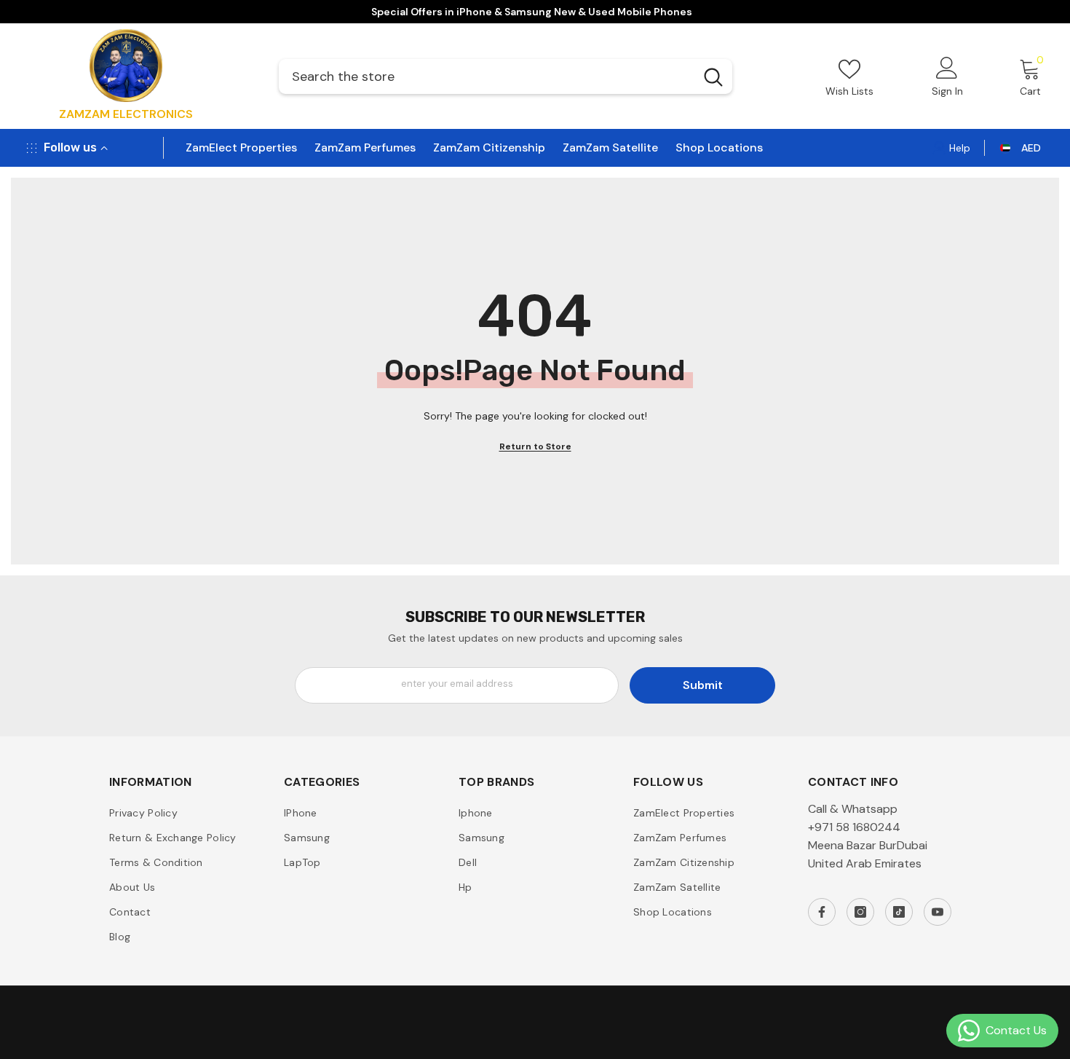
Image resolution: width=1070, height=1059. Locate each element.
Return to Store (535, 446)
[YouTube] (937, 912)
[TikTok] (899, 912)
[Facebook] (822, 912)
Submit (703, 685)
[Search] (505, 76)
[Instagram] (860, 912)
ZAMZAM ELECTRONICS (126, 114)
